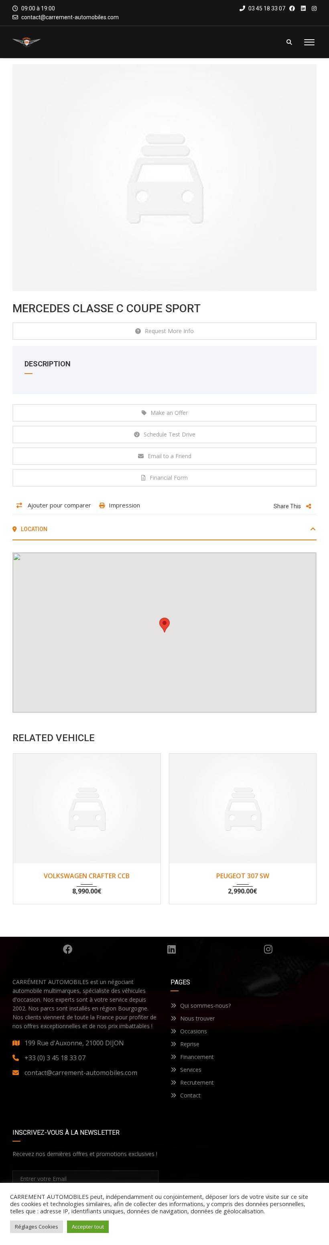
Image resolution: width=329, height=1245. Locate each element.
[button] (164, 625)
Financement (197, 1057)
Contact (190, 1095)
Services (190, 1069)
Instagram (268, 949)
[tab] (164, 532)
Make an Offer (169, 412)
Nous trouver (197, 1018)
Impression (124, 505)
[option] (164, 177)
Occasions (193, 1031)
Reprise (189, 1044)
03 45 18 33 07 (266, 8)
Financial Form (169, 477)
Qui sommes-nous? (205, 1005)
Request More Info (169, 331)
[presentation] (28, 826)
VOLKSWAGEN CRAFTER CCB (87, 875)
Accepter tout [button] (88, 1226)
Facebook (67, 949)
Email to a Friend (169, 456)
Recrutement (197, 1082)
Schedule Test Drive (169, 434)
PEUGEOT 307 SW (242, 875)
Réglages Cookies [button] (36, 1226)
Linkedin (171, 949)
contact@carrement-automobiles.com (70, 17)
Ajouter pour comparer (58, 505)
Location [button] (33, 529)
